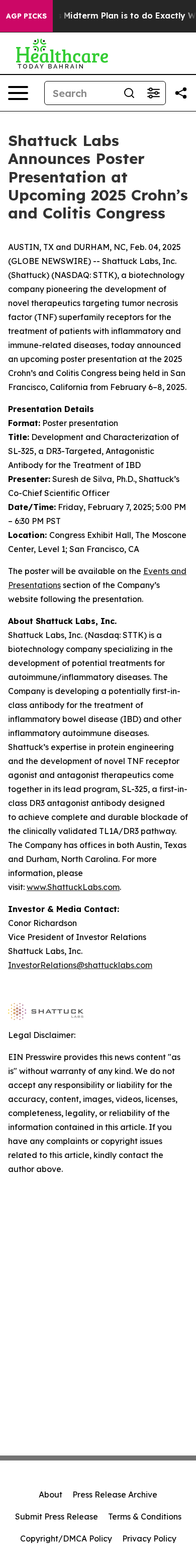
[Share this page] (181, 93)
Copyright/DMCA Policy (66, 1539)
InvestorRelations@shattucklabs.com (80, 965)
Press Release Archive (114, 1495)
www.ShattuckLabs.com (73, 887)
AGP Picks (26, 16)
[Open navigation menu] (18, 93)
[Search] (129, 93)
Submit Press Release (56, 1517)
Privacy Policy (149, 1539)
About (50, 1495)
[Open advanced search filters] (153, 93)
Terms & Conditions (144, 1517)
